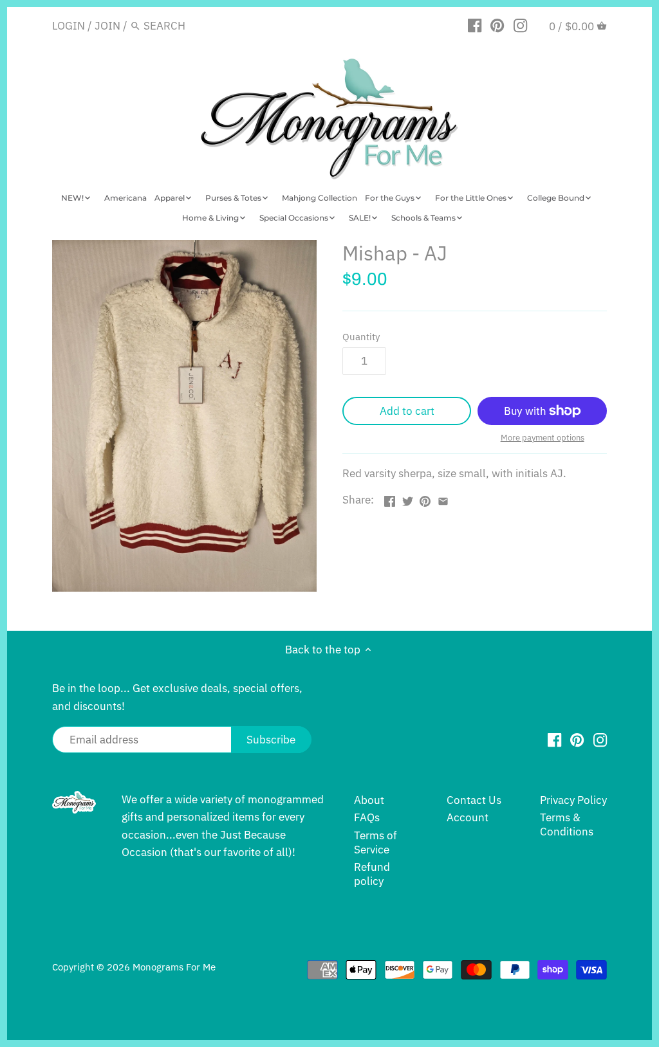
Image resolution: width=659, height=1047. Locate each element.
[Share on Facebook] (389, 498)
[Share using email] (443, 498)
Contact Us (474, 800)
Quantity (361, 336)
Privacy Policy (573, 800)
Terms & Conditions (566, 824)
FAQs (367, 817)
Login (68, 26)
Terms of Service (375, 842)
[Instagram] (520, 25)
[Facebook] (474, 25)
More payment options (542, 437)
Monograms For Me (174, 966)
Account (467, 817)
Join (107, 26)
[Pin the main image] (425, 498)
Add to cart (407, 411)
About (369, 800)
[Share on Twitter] (407, 498)
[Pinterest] (497, 25)
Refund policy (372, 874)
